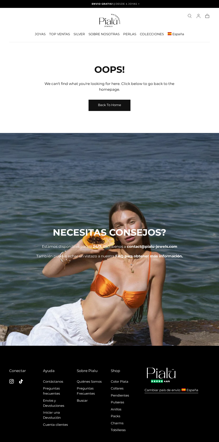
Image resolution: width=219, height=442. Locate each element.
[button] (189, 16)
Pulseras (117, 402)
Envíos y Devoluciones (53, 403)
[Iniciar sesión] (198, 16)
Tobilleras (118, 430)
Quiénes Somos (89, 381)
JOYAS (40, 34)
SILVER (79, 34)
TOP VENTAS (59, 34)
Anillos (116, 409)
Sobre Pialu (87, 370)
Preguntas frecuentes (51, 390)
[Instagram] (11, 381)
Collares (117, 388)
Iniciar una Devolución (52, 415)
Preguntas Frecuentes (86, 390)
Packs (115, 416)
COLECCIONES (152, 34)
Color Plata (119, 381)
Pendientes (120, 395)
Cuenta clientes (55, 425)
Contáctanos (53, 381)
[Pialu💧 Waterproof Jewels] (161, 375)
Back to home (109, 105)
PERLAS (129, 34)
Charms (117, 423)
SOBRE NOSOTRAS (104, 34)
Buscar (82, 400)
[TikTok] (21, 381)
